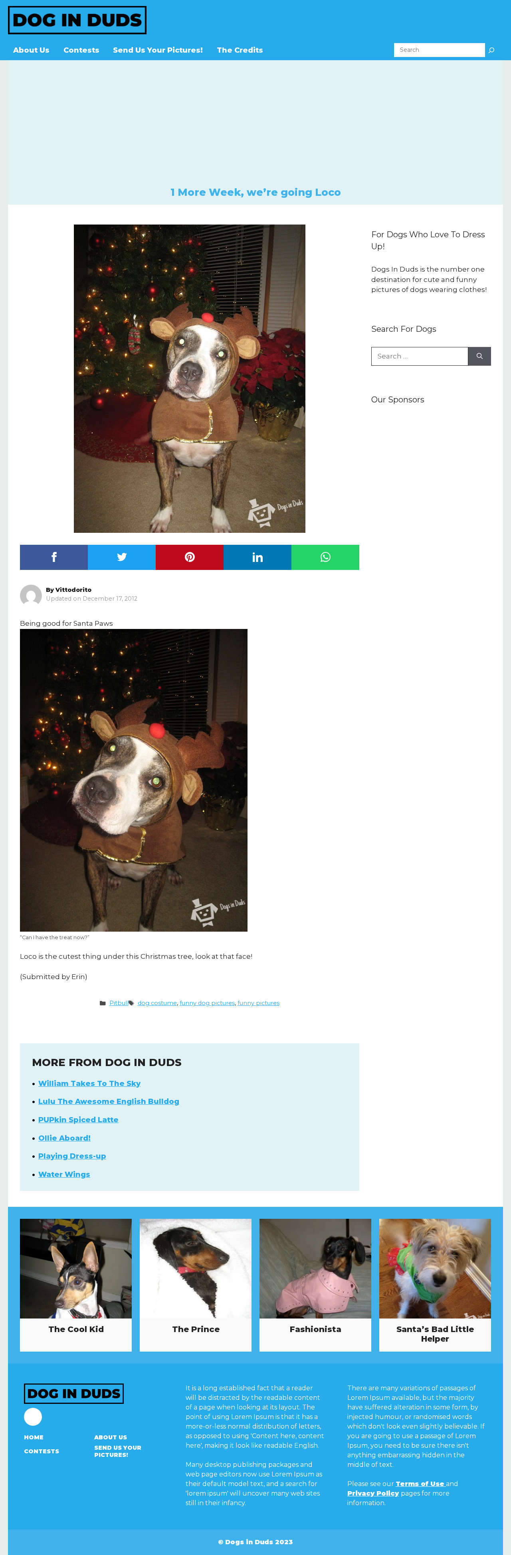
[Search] (491, 50)
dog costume (157, 1003)
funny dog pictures (207, 1003)
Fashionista (315, 1329)
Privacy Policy (373, 1493)
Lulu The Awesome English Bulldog (108, 1101)
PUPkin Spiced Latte (78, 1120)
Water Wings (64, 1174)
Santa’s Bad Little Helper (435, 1334)
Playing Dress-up (72, 1156)
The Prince (196, 1329)
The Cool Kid (76, 1329)
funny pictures (258, 1003)
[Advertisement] (255, 126)
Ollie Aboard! (64, 1138)
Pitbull (119, 1003)
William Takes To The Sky (89, 1083)
